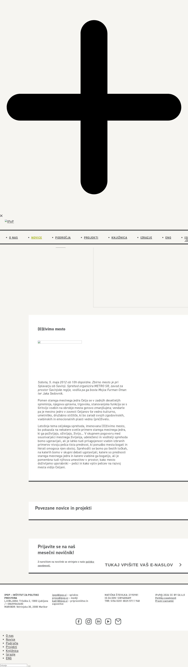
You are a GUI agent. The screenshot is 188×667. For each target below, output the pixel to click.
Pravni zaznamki (164, 601)
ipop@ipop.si (59, 595)
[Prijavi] (180, 565)
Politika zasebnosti (165, 598)
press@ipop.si (60, 598)
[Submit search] (29, 666)
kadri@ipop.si (60, 601)
